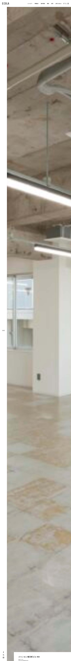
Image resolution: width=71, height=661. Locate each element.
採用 (52, 3)
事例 (48, 3)
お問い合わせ (58, 3)
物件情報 (43, 3)
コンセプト (30, 3)
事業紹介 (37, 3)
